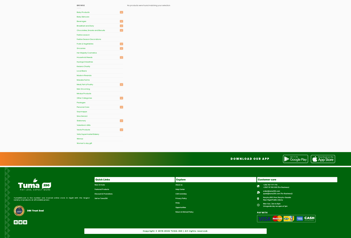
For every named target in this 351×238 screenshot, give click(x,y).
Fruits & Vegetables (85, 44)
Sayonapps (82, 111)
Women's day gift (84, 143)
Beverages (81, 21)
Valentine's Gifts (83, 125)
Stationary (81, 120)
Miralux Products (84, 93)
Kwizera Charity (83, 66)
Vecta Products (83, 130)
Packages (81, 102)
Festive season (83, 35)
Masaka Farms (83, 80)
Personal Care (83, 107)
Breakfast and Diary (85, 26)
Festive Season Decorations (89, 39)
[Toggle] (121, 12)
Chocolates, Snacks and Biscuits (91, 30)
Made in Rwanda (84, 75)
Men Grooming (83, 89)
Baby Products (83, 12)
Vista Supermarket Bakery (88, 134)
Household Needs (84, 57)
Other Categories (84, 98)
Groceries (81, 48)
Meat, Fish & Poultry (85, 84)
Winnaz (80, 139)
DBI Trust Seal (35, 210)
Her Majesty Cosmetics (87, 53)
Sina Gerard (82, 116)
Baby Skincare (83, 17)
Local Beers (82, 71)
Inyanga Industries (85, 62)
